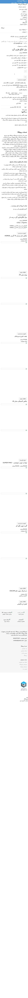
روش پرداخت (24, 653)
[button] (22, 214)
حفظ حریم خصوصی (23, 662)
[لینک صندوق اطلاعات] (21, 615)
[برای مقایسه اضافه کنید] (25, 211)
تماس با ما (25, 669)
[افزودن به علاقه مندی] (18, 211)
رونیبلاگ (25, 655)
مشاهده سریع (21, 211)
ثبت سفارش (24, 648)
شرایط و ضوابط (23, 666)
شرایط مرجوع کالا (23, 664)
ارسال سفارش (24, 650)
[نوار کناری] (26, 694)
